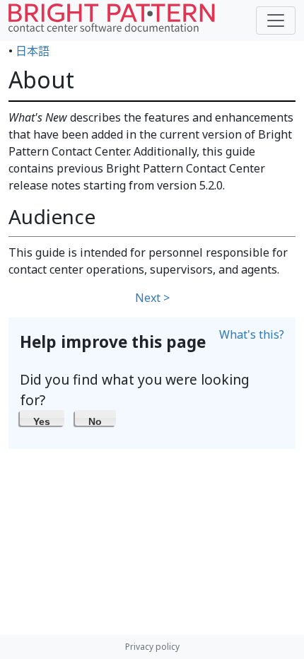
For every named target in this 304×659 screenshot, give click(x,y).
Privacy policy (152, 647)
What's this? (251, 334)
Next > (152, 297)
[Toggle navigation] (276, 20)
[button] (42, 418)
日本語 (32, 51)
